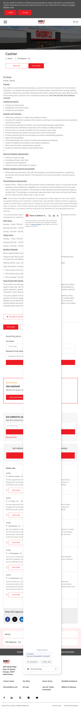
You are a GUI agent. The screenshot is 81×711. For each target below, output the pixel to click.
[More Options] (28, 669)
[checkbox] (16, 65)
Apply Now (18, 490)
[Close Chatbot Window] (57, 215)
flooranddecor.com (10, 687)
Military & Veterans (69, 687)
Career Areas (47, 681)
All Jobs (26, 687)
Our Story (26, 681)
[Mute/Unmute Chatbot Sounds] (53, 215)
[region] (42, 442)
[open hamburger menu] (5, 22)
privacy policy (36, 224)
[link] (11, 437)
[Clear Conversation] (49, 215)
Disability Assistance (69, 681)
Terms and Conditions (71, 705)
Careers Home (8, 681)
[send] (56, 669)
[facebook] (4, 697)
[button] (36, 65)
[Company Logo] (41, 22)
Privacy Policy (56, 705)
